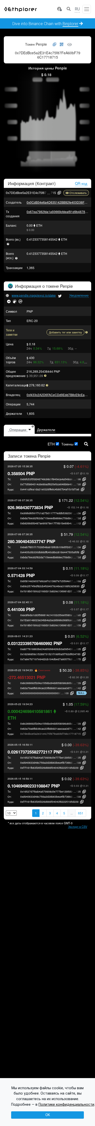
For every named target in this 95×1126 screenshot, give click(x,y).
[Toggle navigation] (86, 9)
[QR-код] (61, 44)
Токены (67, 443)
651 (80, 813)
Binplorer (70, 23)
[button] (59, 9)
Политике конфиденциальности (66, 1104)
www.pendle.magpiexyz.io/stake (34, 295)
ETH (51, 443)
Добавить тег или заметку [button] (65, 332)
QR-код (81, 183)
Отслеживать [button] (78, 193)
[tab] (19, 429)
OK (47, 1115)
